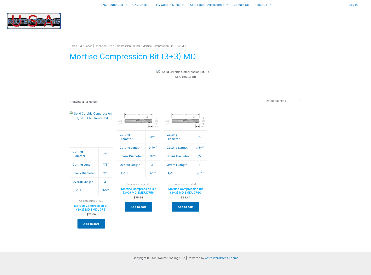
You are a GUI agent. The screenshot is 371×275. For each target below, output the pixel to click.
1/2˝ (200, 137)
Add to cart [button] (91, 224)
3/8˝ (106, 154)
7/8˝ (105, 164)
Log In (353, 5)
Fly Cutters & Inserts (170, 5)
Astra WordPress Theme (221, 258)
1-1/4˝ (153, 147)
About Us (260, 5)
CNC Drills (139, 5)
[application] (125, 5)
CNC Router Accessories (207, 5)
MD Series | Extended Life (95, 45)
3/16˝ (105, 190)
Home (73, 45)
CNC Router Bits (111, 5)
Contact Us (241, 5)
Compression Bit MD (127, 45)
